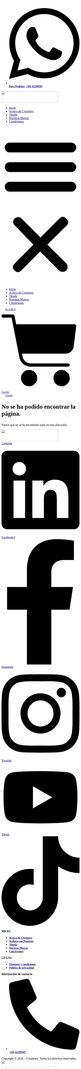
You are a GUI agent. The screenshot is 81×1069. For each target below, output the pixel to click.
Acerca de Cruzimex (21, 111)
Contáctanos (16, 121)
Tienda (13, 114)
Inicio (12, 107)
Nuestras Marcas (19, 118)
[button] (40, 205)
